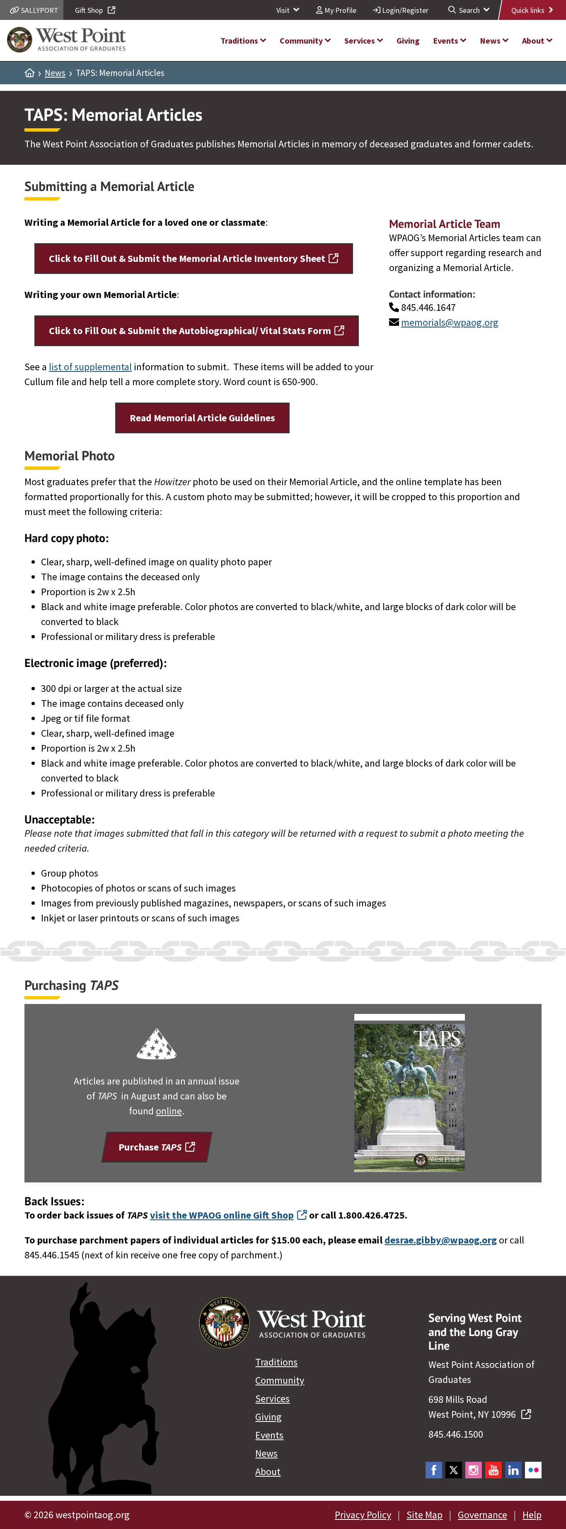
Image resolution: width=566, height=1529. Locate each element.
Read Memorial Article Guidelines (202, 417)
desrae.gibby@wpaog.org (441, 1239)
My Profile (339, 10)
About (268, 1471)
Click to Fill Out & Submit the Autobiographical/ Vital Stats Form (190, 330)
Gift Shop (89, 10)
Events (269, 1435)
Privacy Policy (363, 1514)
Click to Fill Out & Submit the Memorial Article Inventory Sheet (187, 258)
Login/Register (404, 10)
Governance (482, 1514)
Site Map (424, 1514)
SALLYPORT (38, 10)
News (55, 73)
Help (532, 1514)
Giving (268, 1416)
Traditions (276, 1362)
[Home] (29, 73)
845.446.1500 (455, 1434)
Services (272, 1398)
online (169, 1110)
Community (279, 1380)
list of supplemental (90, 366)
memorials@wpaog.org (449, 322)
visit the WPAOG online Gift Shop (222, 1215)
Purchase (150, 1147)
